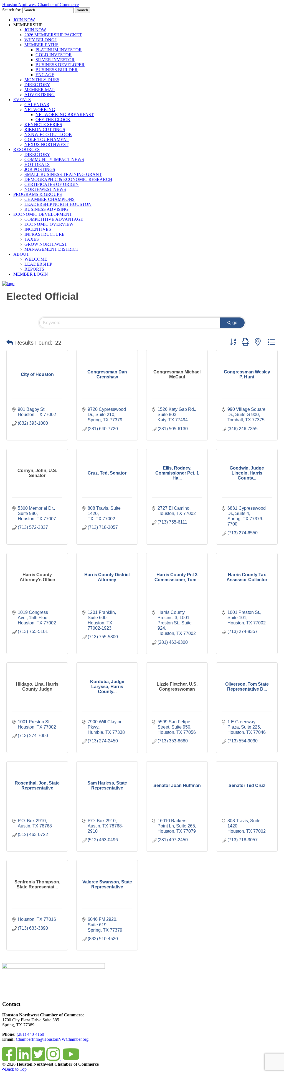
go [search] (234, 322)
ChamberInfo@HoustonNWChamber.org (52, 1039)
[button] (9, 343)
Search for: (11, 9)
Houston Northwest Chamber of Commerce (40, 4)
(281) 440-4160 (30, 1034)
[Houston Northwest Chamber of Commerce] (8, 283)
